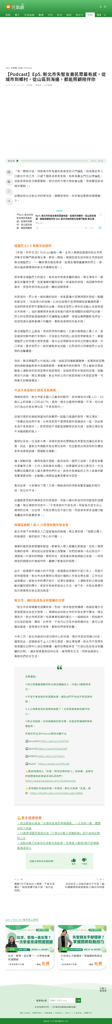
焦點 (8, 15)
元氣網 (14, 67)
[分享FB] (8, 172)
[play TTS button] (17, 161)
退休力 (79, 15)
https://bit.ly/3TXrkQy (51, 756)
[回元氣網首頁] (18, 6)
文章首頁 (78, 1013)
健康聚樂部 (37, 1013)
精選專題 (48, 1013)
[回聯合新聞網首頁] (8, 7)
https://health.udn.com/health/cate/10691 (56, 793)
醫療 (41, 15)
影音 (59, 15)
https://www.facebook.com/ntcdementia (50, 780)
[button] (105, 15)
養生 (17, 15)
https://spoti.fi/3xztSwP (52, 748)
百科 (50, 15)
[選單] (105, 6)
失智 (90, 15)
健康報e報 (41, 1000)
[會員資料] (100, 6)
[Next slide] (102, 940)
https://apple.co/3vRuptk (54, 763)
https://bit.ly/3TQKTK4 (55, 741)
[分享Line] (8, 181)
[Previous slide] (8, 940)
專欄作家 (88, 1013)
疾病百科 (59, 1013)
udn (7, 67)
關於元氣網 (25, 1013)
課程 (69, 15)
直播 (12, 949)
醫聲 (99, 15)
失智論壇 (29, 15)
